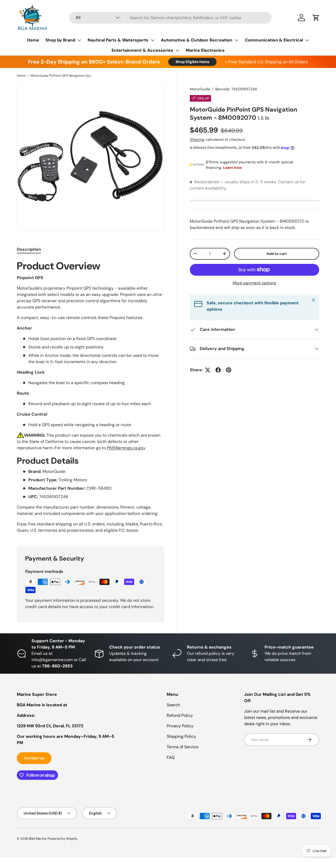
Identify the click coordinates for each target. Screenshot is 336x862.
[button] (316, 17)
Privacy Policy (180, 726)
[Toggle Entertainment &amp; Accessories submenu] (177, 50)
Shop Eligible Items (192, 61)
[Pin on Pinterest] (228, 370)
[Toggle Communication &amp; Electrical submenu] (307, 40)
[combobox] (170, 18)
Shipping (197, 139)
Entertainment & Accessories (142, 50)
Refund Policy (180, 715)
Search (173, 705)
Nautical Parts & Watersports (118, 40)
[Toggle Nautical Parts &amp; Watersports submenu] (152, 40)
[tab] (29, 249)
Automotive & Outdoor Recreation (196, 40)
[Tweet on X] (207, 370)
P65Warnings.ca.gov (126, 448)
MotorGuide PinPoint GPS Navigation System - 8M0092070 (61, 76)
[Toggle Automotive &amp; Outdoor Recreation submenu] (236, 40)
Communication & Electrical (274, 40)
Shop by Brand (60, 40)
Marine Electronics (205, 50)
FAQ (171, 757)
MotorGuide (200, 89)
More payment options (254, 283)
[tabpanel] (90, 396)
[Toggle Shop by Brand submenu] (79, 40)
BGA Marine (37, 839)
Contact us (34, 758)
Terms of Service (182, 747)
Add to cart (276, 253)
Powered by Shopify (62, 839)
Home (33, 40)
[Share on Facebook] (218, 370)
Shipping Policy (181, 736)
